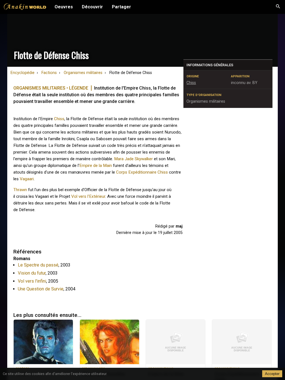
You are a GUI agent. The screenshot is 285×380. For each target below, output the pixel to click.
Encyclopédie (23, 72)
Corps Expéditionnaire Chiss (142, 172)
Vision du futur (32, 273)
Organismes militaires (83, 72)
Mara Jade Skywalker (133, 158)
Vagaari (27, 178)
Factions (49, 72)
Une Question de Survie (40, 289)
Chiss (59, 118)
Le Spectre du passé (38, 265)
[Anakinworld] (25, 7)
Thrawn (20, 189)
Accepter (272, 374)
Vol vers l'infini (32, 281)
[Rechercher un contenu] (278, 7)
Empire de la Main (95, 165)
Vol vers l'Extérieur (88, 196)
